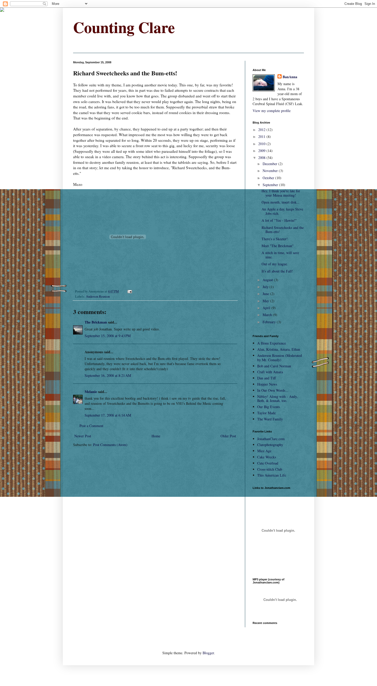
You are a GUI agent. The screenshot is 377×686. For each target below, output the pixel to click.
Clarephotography (270, 444)
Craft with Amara (270, 371)
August (268, 279)
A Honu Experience (271, 343)
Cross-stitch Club (269, 469)
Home (156, 435)
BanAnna (290, 76)
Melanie (91, 391)
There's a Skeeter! (275, 238)
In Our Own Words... (272, 390)
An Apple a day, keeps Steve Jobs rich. (282, 211)
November (271, 170)
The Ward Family (270, 419)
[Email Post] (129, 291)
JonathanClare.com (271, 438)
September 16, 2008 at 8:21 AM (108, 375)
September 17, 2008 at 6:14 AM (108, 415)
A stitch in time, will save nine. (280, 254)
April (267, 307)
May (266, 300)
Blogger (208, 652)
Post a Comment (91, 425)
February (270, 321)
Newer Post (82, 435)
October (269, 177)
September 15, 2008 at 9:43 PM (108, 335)
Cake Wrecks (266, 457)
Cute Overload (267, 463)
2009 (262, 150)
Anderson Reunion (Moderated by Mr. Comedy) (279, 357)
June (266, 293)
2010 (262, 143)
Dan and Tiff (266, 378)
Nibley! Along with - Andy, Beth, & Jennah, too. (277, 398)
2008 (262, 157)
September (271, 184)
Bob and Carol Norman (274, 366)
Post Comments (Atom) (110, 444)
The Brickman (96, 322)
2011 (262, 136)
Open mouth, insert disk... (281, 202)
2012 (262, 129)
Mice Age (264, 450)
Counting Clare (124, 27)
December (270, 163)
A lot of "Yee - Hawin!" (279, 220)
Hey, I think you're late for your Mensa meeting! (281, 193)
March (268, 314)
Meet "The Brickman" (278, 245)
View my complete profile (272, 110)
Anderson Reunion (98, 296)
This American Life (271, 475)
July (266, 286)
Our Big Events (268, 406)
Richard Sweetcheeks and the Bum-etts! (283, 229)
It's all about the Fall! (277, 271)
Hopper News (267, 384)
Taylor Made (266, 412)
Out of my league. (275, 263)
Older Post (228, 435)
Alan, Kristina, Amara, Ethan (278, 349)
